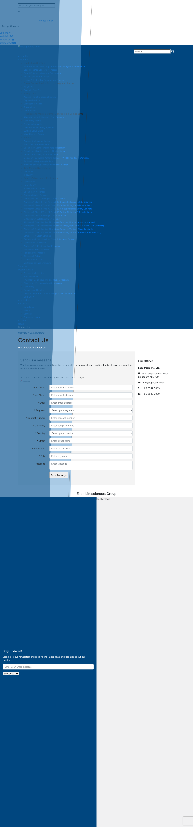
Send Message (59, 475)
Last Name (39, 395)
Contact (26, 347)
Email (41, 402)
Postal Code (37, 448)
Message (40, 463)
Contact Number (35, 418)
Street (41, 440)
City (42, 456)
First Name (38, 387)
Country (40, 433)
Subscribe (10, 673)
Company (39, 425)
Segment (39, 410)
